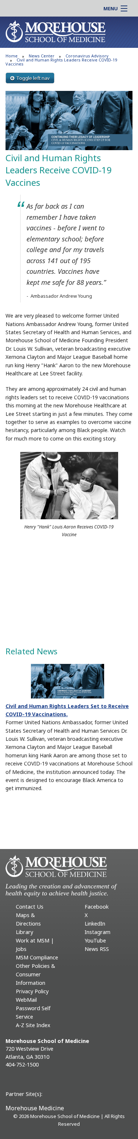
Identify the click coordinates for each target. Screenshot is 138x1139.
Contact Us (29, 906)
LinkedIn (95, 923)
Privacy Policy (32, 991)
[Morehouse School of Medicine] (56, 31)
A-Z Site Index (33, 1025)
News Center (41, 56)
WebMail (26, 999)
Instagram (97, 931)
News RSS (97, 948)
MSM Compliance (37, 957)
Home (12, 56)
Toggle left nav (33, 78)
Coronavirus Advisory (87, 56)
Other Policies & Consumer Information (35, 974)
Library (24, 931)
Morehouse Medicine (35, 1108)
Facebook (97, 906)
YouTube (95, 940)
